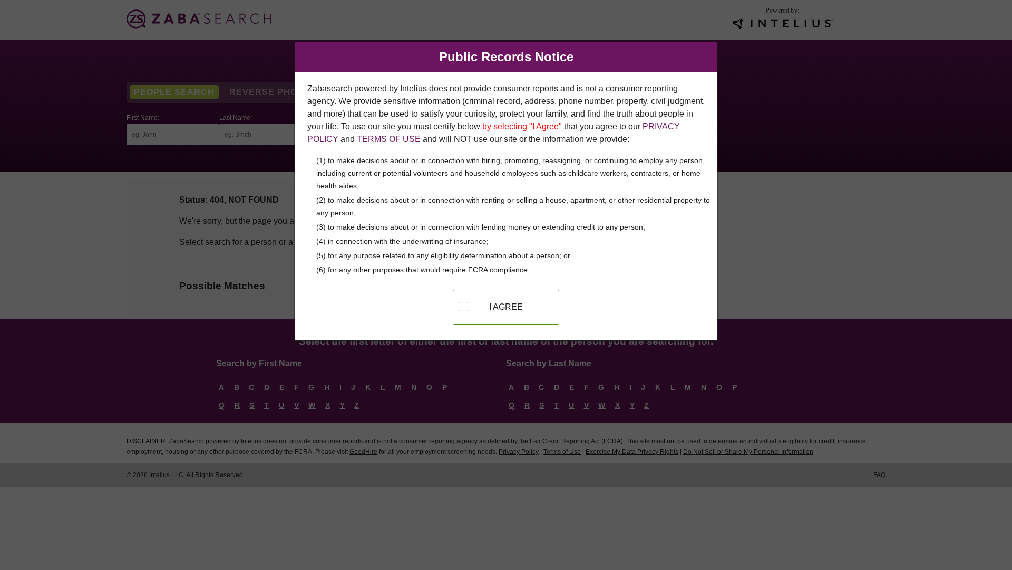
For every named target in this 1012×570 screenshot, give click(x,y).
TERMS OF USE (389, 139)
